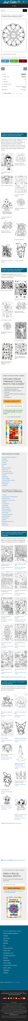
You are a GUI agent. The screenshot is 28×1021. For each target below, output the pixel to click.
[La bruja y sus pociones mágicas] (21, 192)
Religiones (4, 485)
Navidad (4, 519)
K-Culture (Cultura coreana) (8, 480)
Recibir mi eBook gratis (14, 888)
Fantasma (23, 76)
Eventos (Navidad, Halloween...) (9, 457)
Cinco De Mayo (5, 503)
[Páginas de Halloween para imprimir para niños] (2, 860)
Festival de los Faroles (7, 514)
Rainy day (4, 523)
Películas (4, 475)
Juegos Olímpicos (6, 516)
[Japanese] (24, 998)
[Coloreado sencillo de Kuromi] (21, 736)
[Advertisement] (14, 113)
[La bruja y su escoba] (21, 258)
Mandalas (4, 459)
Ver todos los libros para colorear (13, 406)
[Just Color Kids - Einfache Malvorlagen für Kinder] (19, 998)
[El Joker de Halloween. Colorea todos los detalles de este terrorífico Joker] (21, 237)
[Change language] (26, 2)
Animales (4, 462)
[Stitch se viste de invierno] (7, 804)
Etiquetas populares (5, 993)
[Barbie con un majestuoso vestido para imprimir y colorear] (21, 761)
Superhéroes (5, 476)
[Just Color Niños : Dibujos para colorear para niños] (12, 1)
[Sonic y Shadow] (7, 736)
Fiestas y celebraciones (13, 15)
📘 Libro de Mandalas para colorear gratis (10, 982)
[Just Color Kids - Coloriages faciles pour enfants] (8, 998)
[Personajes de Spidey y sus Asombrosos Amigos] (21, 779)
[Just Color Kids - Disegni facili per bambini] (16, 998)
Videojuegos (5, 483)
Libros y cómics (5, 482)
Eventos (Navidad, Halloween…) (11, 933)
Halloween (21, 15)
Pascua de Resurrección (7, 521)
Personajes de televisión (7, 473)
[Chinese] (21, 998)
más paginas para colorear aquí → (14, 823)
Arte (3, 466)
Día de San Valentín (6, 510)
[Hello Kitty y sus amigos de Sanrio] (7, 710)
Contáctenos (12, 993)
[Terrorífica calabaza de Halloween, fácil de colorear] (21, 161)
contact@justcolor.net (13, 1014)
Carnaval (4, 502)
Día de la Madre (5, 507)
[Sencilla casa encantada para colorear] (7, 258)
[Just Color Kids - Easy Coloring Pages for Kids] (5, 998)
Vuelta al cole (5, 525)
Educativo (4, 464)
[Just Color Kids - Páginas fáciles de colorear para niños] (11, 998)
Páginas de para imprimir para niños (14, 860)
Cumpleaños (5, 505)
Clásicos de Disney (6, 467)
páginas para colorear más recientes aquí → (17, 677)
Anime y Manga (5, 478)
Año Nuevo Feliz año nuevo (8, 500)
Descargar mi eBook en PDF (12, 401)
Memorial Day (5, 517)
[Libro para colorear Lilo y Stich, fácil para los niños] (21, 812)
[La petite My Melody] (7, 787)
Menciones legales (18, 993)
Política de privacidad (11, 892)
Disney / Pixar (5, 469)
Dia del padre (5, 512)
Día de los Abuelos (6, 509)
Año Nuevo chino (6, 498)
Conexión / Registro (24, 2)
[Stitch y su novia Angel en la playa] (21, 710)
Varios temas (5, 460)
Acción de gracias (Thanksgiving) (9, 496)
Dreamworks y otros (6, 471)
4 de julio (4, 494)
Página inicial (4, 15)
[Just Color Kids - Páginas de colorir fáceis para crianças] (14, 998)
